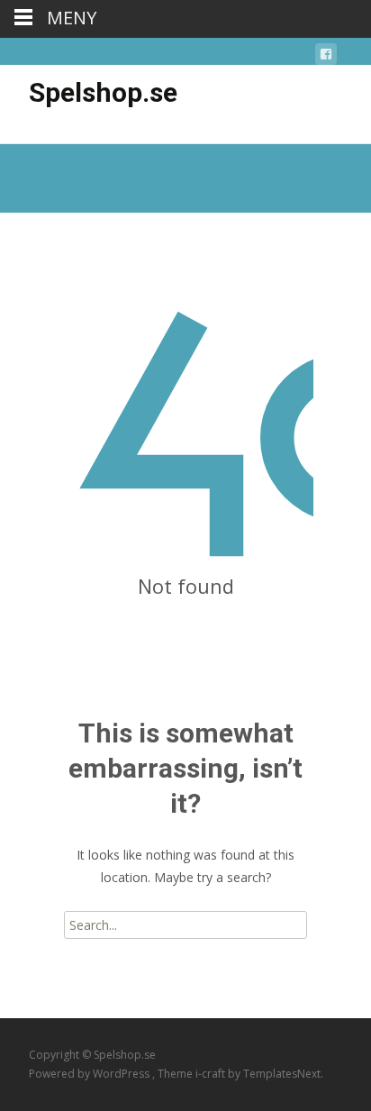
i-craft (211, 1073)
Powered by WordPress (90, 1073)
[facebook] (326, 57)
